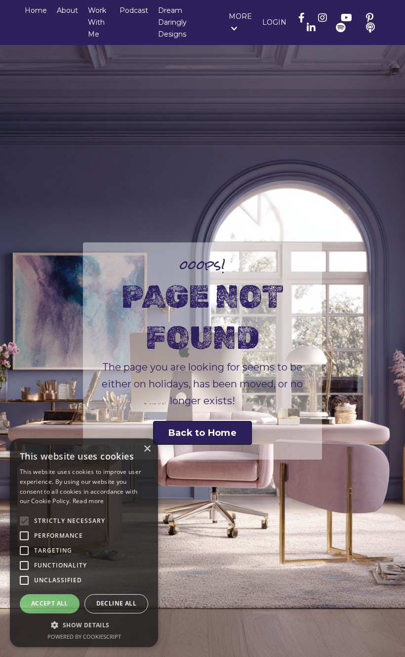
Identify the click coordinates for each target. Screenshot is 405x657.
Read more (88, 501)
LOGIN (274, 22)
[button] (84, 625)
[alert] (84, 542)
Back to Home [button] (202, 432)
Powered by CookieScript (84, 636)
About (67, 10)
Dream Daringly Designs (172, 22)
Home (36, 10)
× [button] (147, 449)
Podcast (134, 10)
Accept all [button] (49, 603)
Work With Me (97, 22)
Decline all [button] (116, 603)
